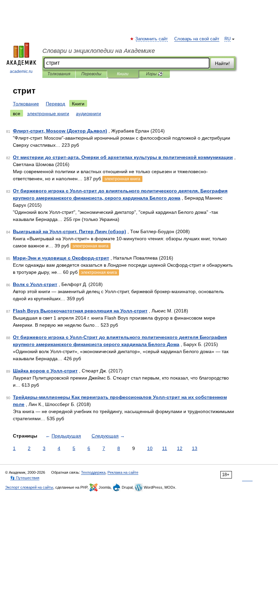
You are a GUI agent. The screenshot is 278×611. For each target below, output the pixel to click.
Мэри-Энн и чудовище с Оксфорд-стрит (61, 258)
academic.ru (21, 71)
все (16, 113)
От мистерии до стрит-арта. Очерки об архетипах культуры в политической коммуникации (123, 157)
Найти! (222, 63)
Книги (122, 74)
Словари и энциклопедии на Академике (98, 50)
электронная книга (122, 179)
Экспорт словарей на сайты (29, 487)
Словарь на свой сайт (196, 39)
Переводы (91, 74)
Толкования (58, 74)
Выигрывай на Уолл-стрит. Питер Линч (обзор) (69, 231)
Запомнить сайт (152, 39)
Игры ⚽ (154, 74)
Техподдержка (93, 472)
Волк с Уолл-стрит (35, 284)
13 (194, 448)
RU (227, 39)
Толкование (26, 103)
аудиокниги (88, 113)
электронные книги (48, 113)
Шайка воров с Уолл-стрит (45, 370)
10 (150, 448)
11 (164, 448)
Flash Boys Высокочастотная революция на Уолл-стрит (80, 310)
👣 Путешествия (24, 478)
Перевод (55, 103)
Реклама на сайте (122, 472)
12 (179, 448)
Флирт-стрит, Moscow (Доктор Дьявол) (60, 131)
